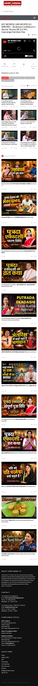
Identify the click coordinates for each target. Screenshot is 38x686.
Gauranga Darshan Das (17, 78)
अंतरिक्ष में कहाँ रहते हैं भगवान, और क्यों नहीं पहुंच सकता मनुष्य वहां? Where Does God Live (18, 352)
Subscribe (6, 17)
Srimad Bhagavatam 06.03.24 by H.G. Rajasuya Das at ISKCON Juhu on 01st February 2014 (28, 102)
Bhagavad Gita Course (7, 670)
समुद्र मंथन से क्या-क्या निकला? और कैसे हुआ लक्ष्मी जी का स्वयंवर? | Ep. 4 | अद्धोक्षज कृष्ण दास (18, 385)
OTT (2, 659)
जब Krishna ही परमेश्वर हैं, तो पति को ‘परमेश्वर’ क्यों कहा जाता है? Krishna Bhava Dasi (18, 486)
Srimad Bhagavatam (7, 80)
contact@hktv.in (9, 643)
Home (3, 655)
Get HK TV (4, 673)
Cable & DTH (5, 657)
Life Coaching (5, 664)
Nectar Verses (29, 78)
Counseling (4, 662)
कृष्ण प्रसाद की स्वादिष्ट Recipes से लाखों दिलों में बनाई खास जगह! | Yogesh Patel (17, 217)
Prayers (3, 668)
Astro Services (5, 666)
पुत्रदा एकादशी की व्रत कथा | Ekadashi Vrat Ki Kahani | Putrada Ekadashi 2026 (18, 452)
